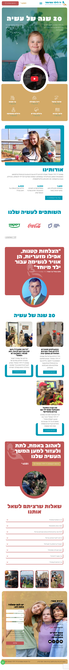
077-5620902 (51, 620)
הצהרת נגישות (58, 645)
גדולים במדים (36, 113)
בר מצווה (12, 102)
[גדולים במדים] (36, 110)
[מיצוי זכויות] (57, 110)
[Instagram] (57, 641)
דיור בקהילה (34, 102)
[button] (41, 3)
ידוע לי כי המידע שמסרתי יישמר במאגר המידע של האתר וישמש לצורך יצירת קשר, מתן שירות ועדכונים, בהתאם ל (15, 635)
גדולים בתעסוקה (13, 113)
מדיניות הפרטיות (57, 647)
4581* (23, 3)
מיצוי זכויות (57, 113)
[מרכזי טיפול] (56, 98)
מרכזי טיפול (56, 102)
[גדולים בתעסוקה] (13, 110)
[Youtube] (50, 641)
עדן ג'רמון (54, 661)
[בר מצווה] (12, 98)
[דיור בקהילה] (34, 98)
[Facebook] (61, 641)
